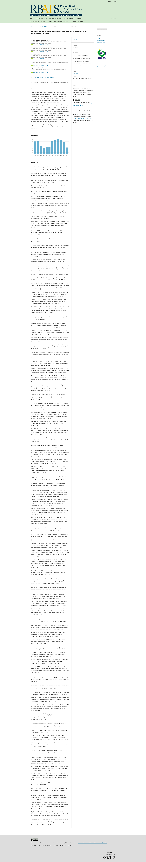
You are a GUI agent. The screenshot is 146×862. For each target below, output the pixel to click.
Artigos (79, 18)
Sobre (30, 18)
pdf (76, 39)
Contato (74, 21)
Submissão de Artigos (41, 18)
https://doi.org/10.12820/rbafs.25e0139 (44, 77)
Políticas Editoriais (69, 18)
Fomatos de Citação (78, 66)
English (98, 38)
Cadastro (80, 21)
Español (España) (101, 40)
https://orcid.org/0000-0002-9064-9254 (41, 65)
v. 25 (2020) (44, 26)
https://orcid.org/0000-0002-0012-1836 (41, 44)
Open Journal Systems (102, 66)
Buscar (114, 18)
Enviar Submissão (102, 29)
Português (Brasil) (101, 42)
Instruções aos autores (55, 18)
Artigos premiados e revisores (38, 21)
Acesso (115, 1)
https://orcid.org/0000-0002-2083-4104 (41, 58)
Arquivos (38, 26)
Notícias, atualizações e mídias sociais (59, 21)
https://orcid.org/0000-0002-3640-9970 (41, 51)
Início (32, 26)
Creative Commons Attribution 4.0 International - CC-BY (92, 843)
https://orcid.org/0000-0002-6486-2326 (41, 72)
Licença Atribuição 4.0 (82, 118)
